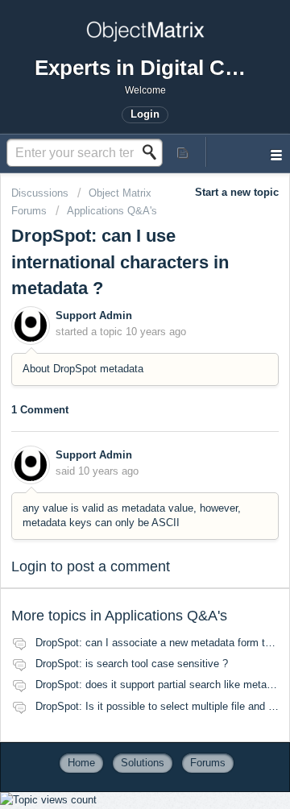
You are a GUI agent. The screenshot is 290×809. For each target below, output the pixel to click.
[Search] (154, 152)
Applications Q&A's (112, 211)
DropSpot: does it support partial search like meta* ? (157, 684)
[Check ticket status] (183, 152)
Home (81, 763)
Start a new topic (237, 192)
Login (29, 566)
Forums (208, 763)
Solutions (142, 763)
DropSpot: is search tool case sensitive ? (131, 664)
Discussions (39, 193)
